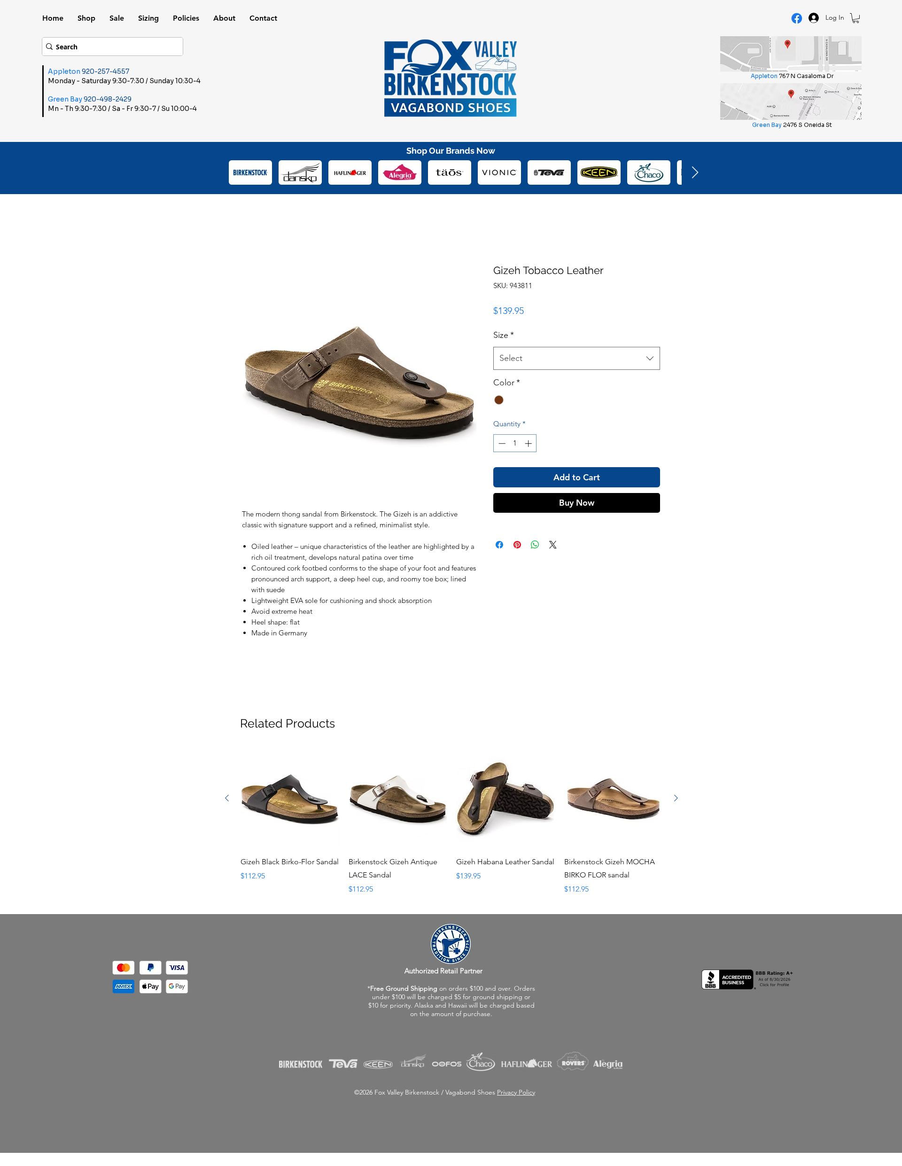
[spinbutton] (515, 443)
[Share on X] (553, 544)
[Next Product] (676, 798)
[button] (856, 18)
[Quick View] (290, 798)
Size (503, 335)
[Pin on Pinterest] (517, 544)
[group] (451, 822)
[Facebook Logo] (797, 18)
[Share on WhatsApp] (535, 544)
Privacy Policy (516, 1092)
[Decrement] (501, 443)
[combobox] (576, 358)
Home (252, 228)
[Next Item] (695, 172)
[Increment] (529, 443)
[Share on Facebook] (499, 544)
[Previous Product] (227, 798)
